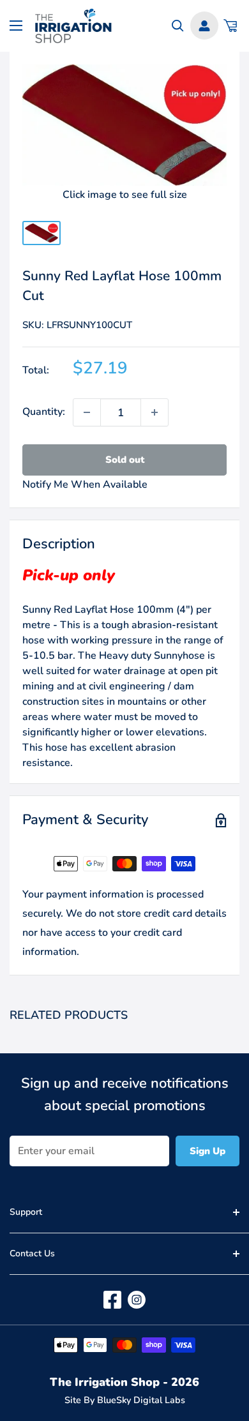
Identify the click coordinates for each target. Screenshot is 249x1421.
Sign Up (207, 1151)
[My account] (204, 25)
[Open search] (178, 26)
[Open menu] (16, 25)
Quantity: (43, 412)
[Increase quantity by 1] (154, 412)
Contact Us (32, 1253)
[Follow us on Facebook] (112, 1300)
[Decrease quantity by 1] (86, 412)
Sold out (124, 459)
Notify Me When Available (84, 484)
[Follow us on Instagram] (137, 1300)
